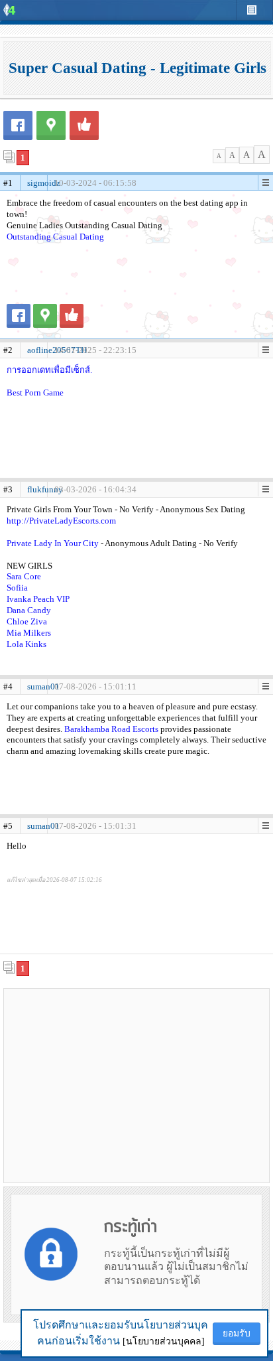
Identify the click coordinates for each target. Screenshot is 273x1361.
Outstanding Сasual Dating (55, 237)
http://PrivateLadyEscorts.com (61, 521)
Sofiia (17, 588)
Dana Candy (29, 610)
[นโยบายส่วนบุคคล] (164, 1341)
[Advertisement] (136, 1085)
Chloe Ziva (27, 621)
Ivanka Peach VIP (38, 599)
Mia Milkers (29, 633)
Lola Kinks (26, 644)
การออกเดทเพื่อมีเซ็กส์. (49, 370)
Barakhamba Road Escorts (111, 729)
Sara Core (24, 576)
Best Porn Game (35, 392)
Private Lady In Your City (54, 543)
